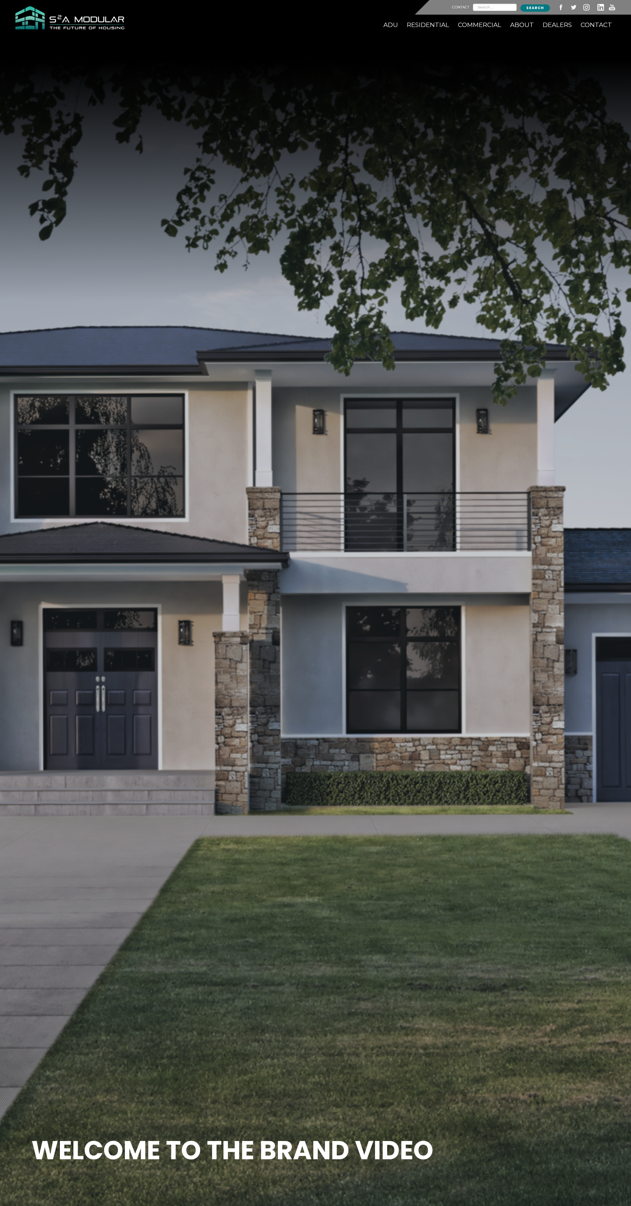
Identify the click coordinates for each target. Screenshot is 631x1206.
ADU (390, 24)
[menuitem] (390, 25)
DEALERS (557, 24)
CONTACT (460, 7)
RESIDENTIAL (428, 24)
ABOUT (522, 24)
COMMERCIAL (479, 24)
